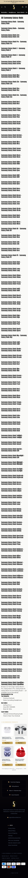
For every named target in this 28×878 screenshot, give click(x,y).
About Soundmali (12, 845)
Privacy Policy (11, 828)
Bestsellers (4, 12)
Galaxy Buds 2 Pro (9, 688)
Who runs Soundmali (13, 840)
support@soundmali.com (15, 817)
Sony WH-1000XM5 (9, 707)
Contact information (7, 860)
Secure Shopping (12, 833)
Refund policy (5, 856)
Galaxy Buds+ (19, 691)
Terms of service (6, 858)
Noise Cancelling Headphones (12, 700)
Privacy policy (13, 856)
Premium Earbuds (8, 698)
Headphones (12, 12)
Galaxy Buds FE (20, 688)
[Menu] (2, 7)
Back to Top (15, 873)
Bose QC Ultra (7, 709)
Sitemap (10, 835)
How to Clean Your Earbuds (11, 716)
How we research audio (14, 843)
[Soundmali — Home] (14, 804)
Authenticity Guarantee (14, 838)
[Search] (5, 7)
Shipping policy (15, 858)
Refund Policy (11, 830)
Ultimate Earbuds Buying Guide (13, 714)
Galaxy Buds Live (6, 691)
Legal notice (17, 860)
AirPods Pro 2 (7, 705)
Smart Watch (20, 12)
